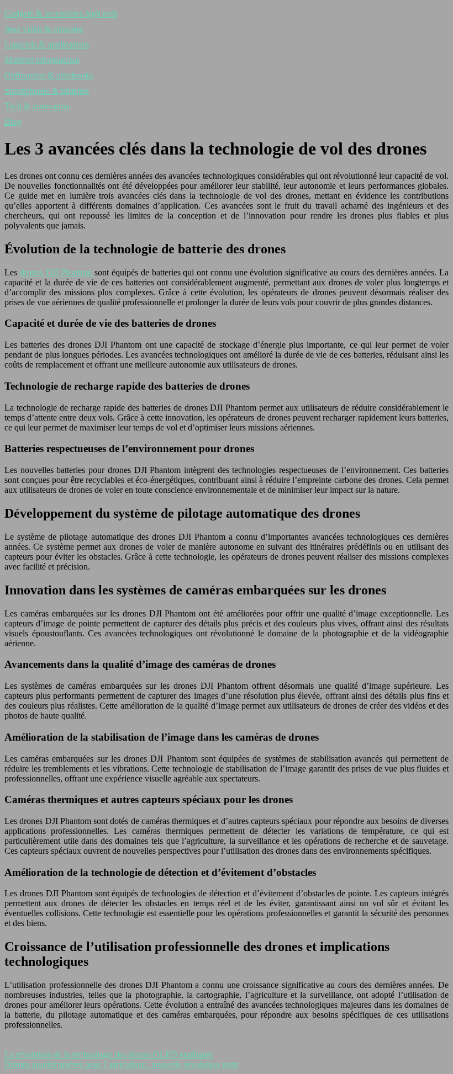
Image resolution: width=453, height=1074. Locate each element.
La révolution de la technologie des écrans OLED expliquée (108, 1054)
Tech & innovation (37, 106)
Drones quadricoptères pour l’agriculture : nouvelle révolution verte (121, 1064)
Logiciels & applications (46, 44)
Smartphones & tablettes (46, 90)
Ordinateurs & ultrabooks (48, 75)
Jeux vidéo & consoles (43, 29)
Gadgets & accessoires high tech (60, 13)
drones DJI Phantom (57, 272)
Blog (13, 121)
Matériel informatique (42, 60)
